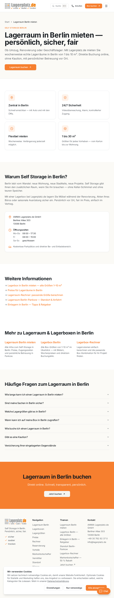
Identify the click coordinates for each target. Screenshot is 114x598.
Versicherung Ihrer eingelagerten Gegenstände (30, 445)
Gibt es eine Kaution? (16, 437)
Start (7, 22)
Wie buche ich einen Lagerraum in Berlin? (27, 428)
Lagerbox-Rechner (88, 342)
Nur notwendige (74, 588)
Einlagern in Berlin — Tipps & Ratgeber (29, 304)
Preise (35, 537)
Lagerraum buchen (19, 67)
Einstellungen (53, 588)
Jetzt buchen (55, 494)
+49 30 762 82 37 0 (98, 538)
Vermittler (37, 558)
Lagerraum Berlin (40, 524)
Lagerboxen (38, 529)
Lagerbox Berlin (51, 342)
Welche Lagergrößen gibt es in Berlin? (25, 411)
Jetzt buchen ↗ (67, 564)
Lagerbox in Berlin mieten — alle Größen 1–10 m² (35, 285)
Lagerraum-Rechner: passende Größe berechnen (35, 294)
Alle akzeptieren (96, 588)
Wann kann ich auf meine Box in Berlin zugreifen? (32, 420)
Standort (36, 562)
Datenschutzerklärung (58, 581)
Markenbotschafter (41, 554)
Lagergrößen (38, 533)
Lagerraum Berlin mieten (20, 342)
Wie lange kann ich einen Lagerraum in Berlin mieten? (34, 394)
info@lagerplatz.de (97, 542)
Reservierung (38, 545)
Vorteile (36, 550)
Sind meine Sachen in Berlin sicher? (24, 403)
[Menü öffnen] (106, 6)
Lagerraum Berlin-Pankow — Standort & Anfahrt (34, 299)
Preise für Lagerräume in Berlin (25, 290)
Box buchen (92, 6)
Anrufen (78, 6)
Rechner (36, 541)
